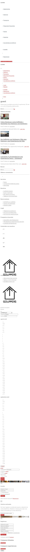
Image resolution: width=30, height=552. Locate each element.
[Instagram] (3, 229)
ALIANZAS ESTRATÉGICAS (9, 223)
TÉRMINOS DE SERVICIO (9, 211)
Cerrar (2, 550)
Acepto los (11, 532)
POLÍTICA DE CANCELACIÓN (10, 214)
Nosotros (5, 37)
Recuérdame (5, 492)
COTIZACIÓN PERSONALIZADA (11, 183)
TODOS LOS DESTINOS (9, 203)
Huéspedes (3, 469)
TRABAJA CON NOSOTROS (10, 196)
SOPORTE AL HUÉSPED (9, 202)
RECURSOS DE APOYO (9, 194)
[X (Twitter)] (3, 233)
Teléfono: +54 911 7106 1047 (9, 280)
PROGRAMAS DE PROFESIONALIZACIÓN (13, 221)
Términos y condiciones (14, 532)
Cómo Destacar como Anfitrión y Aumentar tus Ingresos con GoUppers (14, 123)
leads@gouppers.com (9, 281)
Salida (2, 316)
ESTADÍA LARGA (7, 205)
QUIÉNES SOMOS (8, 191)
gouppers (12, 126)
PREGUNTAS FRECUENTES (10, 278)
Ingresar (2, 495)
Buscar (2, 479)
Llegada (3, 314)
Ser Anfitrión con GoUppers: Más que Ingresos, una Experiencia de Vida (14, 140)
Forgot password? (5, 494)
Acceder (5, 49)
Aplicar (2, 478)
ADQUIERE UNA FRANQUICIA (10, 220)
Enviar (2, 515)
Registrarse (6, 56)
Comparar (3, 543)
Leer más (22, 129)
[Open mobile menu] (1, 68)
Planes (5, 31)
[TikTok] (3, 242)
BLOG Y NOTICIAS (7, 192)
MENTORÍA (6, 185)
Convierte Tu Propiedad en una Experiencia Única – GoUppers (12, 157)
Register (5, 86)
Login (4, 85)
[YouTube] (3, 246)
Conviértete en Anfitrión (9, 42)
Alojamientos (6, 9)
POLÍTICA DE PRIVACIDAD (9, 212)
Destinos (5, 14)
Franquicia (6, 20)
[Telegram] (3, 238)
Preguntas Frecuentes (9, 26)
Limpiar (2, 466)
